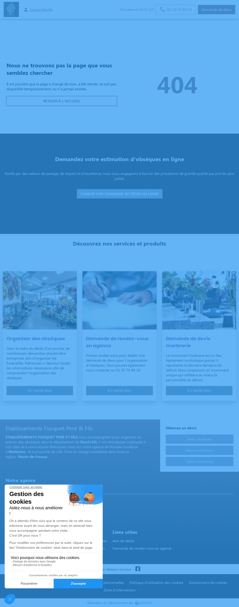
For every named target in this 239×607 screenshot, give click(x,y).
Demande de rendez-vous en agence (141, 548)
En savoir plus (40, 390)
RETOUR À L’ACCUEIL (61, 100)
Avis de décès (123, 540)
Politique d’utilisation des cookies (156, 582)
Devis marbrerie (200, 461)
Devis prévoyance (199, 450)
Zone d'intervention (120, 589)
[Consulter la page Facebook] (138, 569)
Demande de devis (217, 9)
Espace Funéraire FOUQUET (30, 489)
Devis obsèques (199, 439)
